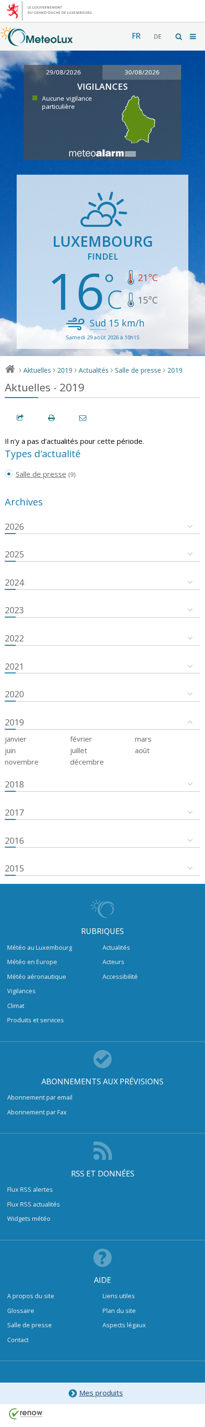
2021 (14, 666)
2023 (14, 610)
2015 (14, 868)
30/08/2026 (142, 72)
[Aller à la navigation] (193, 36)
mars (143, 739)
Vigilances (21, 990)
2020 (14, 694)
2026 (14, 526)
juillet (78, 750)
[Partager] (20, 418)
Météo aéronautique (36, 976)
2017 (14, 812)
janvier (16, 739)
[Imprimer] (52, 418)
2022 (14, 638)
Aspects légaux (124, 1325)
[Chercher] (179, 36)
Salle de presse (138, 370)
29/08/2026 (63, 72)
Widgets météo (29, 1218)
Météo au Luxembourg (39, 947)
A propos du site (30, 1295)
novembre (22, 761)
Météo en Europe (32, 961)
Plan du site (119, 1310)
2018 (14, 784)
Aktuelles (37, 370)
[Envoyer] (83, 418)
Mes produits (101, 1392)
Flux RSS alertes (30, 1189)
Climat (15, 1005)
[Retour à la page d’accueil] (36, 41)
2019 (64, 370)
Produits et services (35, 1020)
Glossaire (20, 1310)
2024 (14, 582)
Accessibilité (120, 976)
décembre (87, 761)
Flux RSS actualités (33, 1204)
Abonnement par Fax (37, 1112)
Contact (18, 1339)
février (81, 739)
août (142, 750)
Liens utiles (118, 1295)
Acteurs (113, 961)
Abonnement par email (39, 1097)
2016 (14, 840)
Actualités (94, 370)
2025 (14, 554)
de (157, 36)
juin (10, 750)
